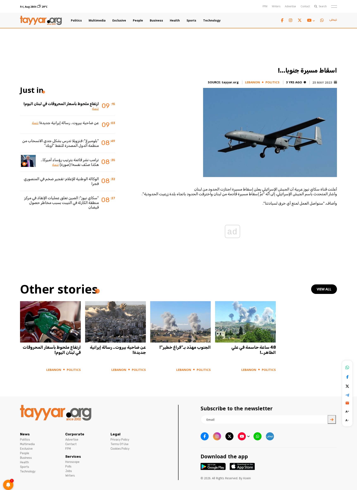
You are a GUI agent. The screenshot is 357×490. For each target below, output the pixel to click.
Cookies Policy (120, 448)
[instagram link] (290, 20)
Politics (76, 20)
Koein (247, 478)
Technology (212, 20)
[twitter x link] (300, 20)
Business (156, 20)
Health (175, 20)
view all (324, 289)
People (138, 20)
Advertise (290, 6)
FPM (265, 6)
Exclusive (119, 20)
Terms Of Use (120, 444)
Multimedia (97, 20)
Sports (191, 20)
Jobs (68, 471)
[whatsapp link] (322, 20)
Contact (305, 6)
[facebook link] (282, 20)
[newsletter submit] (332, 419)
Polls (68, 466)
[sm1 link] (333, 20)
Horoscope (72, 462)
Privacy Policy (120, 439)
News (25, 434)
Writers (276, 6)
